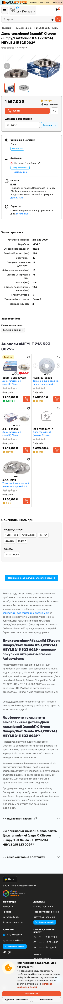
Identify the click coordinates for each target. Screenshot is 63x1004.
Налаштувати (46, 999)
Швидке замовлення (18, 118)
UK (9, 879)
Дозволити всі (31, 994)
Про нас (7, 911)
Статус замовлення (44, 917)
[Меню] (4, 10)
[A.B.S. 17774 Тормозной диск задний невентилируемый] (16, 467)
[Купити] (26, 399)
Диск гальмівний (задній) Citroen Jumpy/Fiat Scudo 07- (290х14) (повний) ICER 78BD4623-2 (45, 434)
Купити (16, 110)
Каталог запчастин (13, 922)
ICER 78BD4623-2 (43, 429)
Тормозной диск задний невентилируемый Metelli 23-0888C (46, 383)
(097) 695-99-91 (14, 940)
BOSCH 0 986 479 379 (14, 378)
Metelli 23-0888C (42, 378)
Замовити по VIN (46, 922)
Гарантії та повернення (46, 911)
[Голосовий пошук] (52, 19)
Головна (6, 28)
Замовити (47, 125)
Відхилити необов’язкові (16, 999)
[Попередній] (7, 66)
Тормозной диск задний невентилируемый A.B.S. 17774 (16, 485)
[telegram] (4, 952)
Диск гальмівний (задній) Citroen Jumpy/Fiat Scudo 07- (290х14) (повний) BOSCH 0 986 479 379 (16, 383)
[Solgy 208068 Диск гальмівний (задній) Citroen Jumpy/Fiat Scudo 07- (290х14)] (16, 416)
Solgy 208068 (10, 429)
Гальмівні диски (23, 28)
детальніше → (22, 172)
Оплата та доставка (39, 2)
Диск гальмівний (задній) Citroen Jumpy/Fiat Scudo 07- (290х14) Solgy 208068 (14, 434)
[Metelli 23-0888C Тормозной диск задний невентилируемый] (46, 365)
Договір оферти (11, 917)
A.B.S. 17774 (9, 480)
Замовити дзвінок (16, 946)
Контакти (57, 2)
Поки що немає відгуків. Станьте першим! (31, 578)
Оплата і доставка (43, 906)
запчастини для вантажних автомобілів (26, 612)
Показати (25, 11)
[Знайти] (58, 19)
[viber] (9, 952)
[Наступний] (56, 66)
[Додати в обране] (54, 110)
